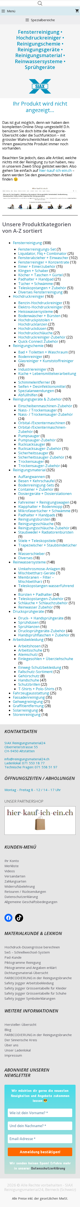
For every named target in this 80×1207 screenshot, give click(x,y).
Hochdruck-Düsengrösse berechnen (32, 947)
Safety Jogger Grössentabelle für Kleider (35, 988)
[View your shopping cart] (77, 10)
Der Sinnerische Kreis (20, 1040)
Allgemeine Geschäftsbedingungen (30, 902)
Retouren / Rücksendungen (25, 891)
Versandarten (14, 876)
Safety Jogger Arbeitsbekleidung (29, 983)
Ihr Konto (11, 860)
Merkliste (11, 866)
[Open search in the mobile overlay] (40, 3)
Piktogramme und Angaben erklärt (30, 967)
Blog (7, 1029)
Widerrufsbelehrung (19, 886)
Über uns (11, 1045)
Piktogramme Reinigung (22, 962)
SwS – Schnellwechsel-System (27, 952)
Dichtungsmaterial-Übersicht (26, 972)
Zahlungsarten (15, 881)
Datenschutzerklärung (21, 896)
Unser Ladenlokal (17, 1050)
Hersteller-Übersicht (20, 1024)
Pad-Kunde (13, 957)
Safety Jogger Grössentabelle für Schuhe (35, 993)
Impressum (13, 1055)
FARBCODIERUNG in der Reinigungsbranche (38, 978)
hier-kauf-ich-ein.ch (55, 170)
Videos (9, 871)
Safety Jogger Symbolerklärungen (29, 998)
